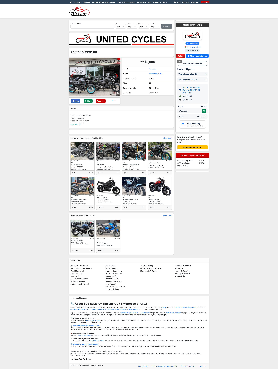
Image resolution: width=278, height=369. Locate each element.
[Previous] (72, 76)
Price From (131, 23)
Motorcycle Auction (113, 271)
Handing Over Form (113, 281)
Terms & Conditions (183, 271)
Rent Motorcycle (77, 273)
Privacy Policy (143, 366)
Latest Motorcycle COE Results (192, 155)
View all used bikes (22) (188, 74)
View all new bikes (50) (187, 80)
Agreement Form (112, 276)
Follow (180, 56)
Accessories (75, 276)
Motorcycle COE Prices (149, 271)
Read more (74, 125)
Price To (141, 23)
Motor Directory (112, 268)
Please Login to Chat (198, 56)
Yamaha (152, 69)
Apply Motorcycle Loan (192, 147)
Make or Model (75, 23)
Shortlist (185, 2)
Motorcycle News (77, 281)
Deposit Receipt (112, 279)
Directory (157, 2)
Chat (178, 2)
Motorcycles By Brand (79, 284)
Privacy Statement (182, 273)
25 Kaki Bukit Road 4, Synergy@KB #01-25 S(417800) (192, 90)
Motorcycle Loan (144, 2)
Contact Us (180, 276)
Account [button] (195, 2)
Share (76, 101)
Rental (95, 2)
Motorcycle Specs (107, 2)
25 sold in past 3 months (192, 63)
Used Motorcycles (77, 271)
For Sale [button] (77, 2)
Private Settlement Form (115, 286)
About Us (179, 268)
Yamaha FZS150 (155, 74)
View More (167, 138)
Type (117, 23)
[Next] (117, 76)
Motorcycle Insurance (125, 2)
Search (167, 26)
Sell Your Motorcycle (79, 279)
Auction (87, 2)
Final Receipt (110, 284)
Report (99, 101)
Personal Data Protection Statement (164, 366)
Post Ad (205, 2)
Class (152, 23)
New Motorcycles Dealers (81, 268)
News (164, 2)
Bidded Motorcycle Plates (150, 268)
